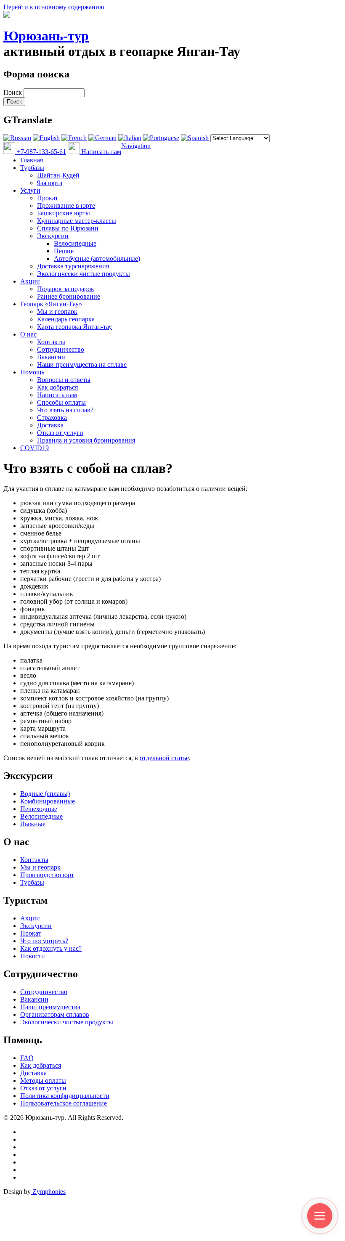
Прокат (47, 198)
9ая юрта (49, 182)
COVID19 (34, 447)
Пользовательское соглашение (63, 1103)
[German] (102, 138)
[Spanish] (195, 138)
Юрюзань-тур (46, 35)
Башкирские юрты (63, 213)
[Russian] (17, 138)
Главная (31, 160)
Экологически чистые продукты (83, 273)
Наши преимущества (50, 1006)
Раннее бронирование (68, 296)
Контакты (51, 341)
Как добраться (57, 387)
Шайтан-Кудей (58, 175)
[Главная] (6, 15)
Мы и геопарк (57, 311)
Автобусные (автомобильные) (97, 258)
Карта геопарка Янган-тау (74, 326)
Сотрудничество (60, 349)
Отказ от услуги (60, 432)
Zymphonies (48, 1191)
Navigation (136, 145)
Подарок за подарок (65, 288)
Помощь (32, 372)
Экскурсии (53, 235)
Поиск (13, 92)
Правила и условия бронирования (86, 440)
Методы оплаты (43, 1080)
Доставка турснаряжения (73, 266)
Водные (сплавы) (45, 793)
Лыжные (32, 823)
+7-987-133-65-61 (40, 151)
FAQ (27, 1057)
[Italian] (129, 138)
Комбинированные (47, 801)
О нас (28, 334)
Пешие (64, 251)
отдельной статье (164, 757)
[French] (74, 138)
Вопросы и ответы (63, 379)
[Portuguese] (161, 138)
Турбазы (32, 167)
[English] (46, 138)
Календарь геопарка (66, 319)
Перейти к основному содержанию (53, 7)
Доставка (50, 425)
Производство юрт (47, 874)
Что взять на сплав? (65, 410)
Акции (30, 281)
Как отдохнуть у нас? (51, 948)
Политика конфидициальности (64, 1095)
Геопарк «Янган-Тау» (51, 304)
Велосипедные (75, 243)
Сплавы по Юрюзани (67, 228)
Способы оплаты (61, 402)
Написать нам (100, 151)
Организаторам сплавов (54, 1014)
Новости (32, 956)
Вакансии (51, 357)
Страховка (52, 417)
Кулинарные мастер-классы (76, 220)
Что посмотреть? (44, 940)
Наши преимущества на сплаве (82, 364)
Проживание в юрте (66, 205)
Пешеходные (38, 808)
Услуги (30, 190)
